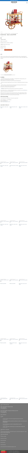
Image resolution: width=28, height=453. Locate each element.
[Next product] (1, 36)
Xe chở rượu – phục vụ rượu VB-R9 (5, 162)
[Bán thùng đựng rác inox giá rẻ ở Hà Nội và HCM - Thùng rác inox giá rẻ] (14, 2)
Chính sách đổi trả (3, 442)
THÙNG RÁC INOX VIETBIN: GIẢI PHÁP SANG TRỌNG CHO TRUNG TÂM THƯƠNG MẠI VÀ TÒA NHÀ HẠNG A (15, 421)
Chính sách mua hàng (3, 436)
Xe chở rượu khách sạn (14, 33)
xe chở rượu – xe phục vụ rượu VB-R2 (5, 339)
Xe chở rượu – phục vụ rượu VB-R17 (23, 398)
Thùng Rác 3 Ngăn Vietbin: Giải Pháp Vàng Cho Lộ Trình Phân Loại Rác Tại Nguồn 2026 (14, 426)
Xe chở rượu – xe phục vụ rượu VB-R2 (5, 280)
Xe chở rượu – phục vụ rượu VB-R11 (23, 221)
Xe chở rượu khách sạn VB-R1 (4, 398)
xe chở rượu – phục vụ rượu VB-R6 (14, 162)
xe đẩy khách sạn (25, 90)
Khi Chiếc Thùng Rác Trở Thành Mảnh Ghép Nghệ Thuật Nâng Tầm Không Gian (13, 418)
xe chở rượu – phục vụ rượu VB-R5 (14, 221)
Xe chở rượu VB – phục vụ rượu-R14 (14, 398)
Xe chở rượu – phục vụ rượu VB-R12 (5, 221)
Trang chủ (2, 33)
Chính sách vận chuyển (3, 438)
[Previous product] (2, 36)
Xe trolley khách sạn (7, 33)
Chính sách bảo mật (3, 444)
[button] (26, 3)
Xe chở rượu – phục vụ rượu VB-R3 (14, 339)
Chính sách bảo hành (3, 440)
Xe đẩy (2, 88)
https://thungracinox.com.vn (6, 101)
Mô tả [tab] (1, 54)
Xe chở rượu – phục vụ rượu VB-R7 (23, 339)
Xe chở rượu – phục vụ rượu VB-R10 (23, 162)
